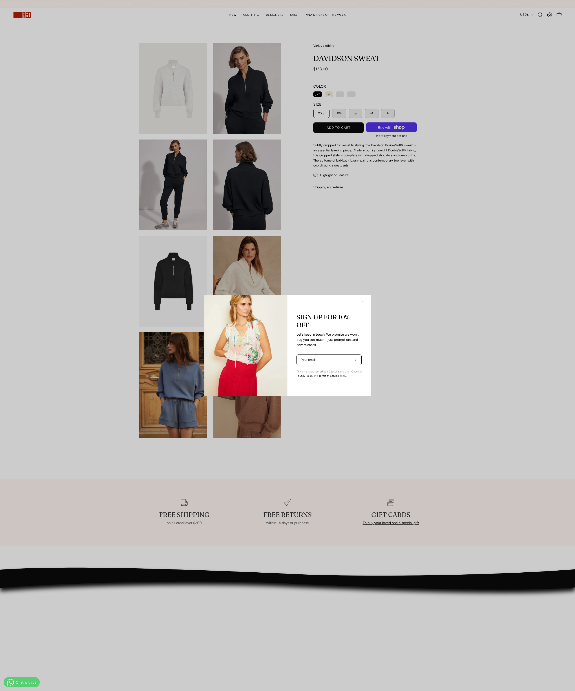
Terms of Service (329, 375)
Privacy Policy (304, 375)
